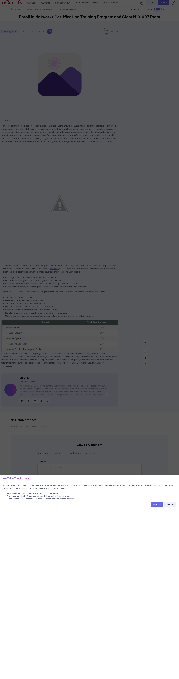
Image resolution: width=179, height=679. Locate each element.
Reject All (170, 504)
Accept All (157, 504)
